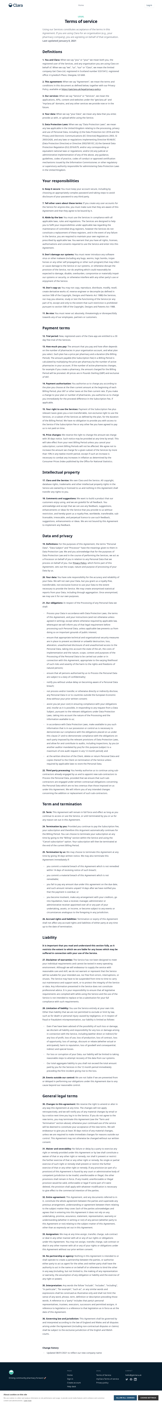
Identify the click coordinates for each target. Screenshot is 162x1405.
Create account (74, 1382)
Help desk (71, 1386)
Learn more (27, 1401)
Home (81, 5)
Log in (149, 5)
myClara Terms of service (107, 1379)
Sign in (70, 1379)
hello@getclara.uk (133, 1375)
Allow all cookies (125, 1398)
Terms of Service (103, 1375)
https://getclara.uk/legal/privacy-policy (81, 89)
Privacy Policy (79, 563)
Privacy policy (102, 1382)
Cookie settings (148, 1398)
